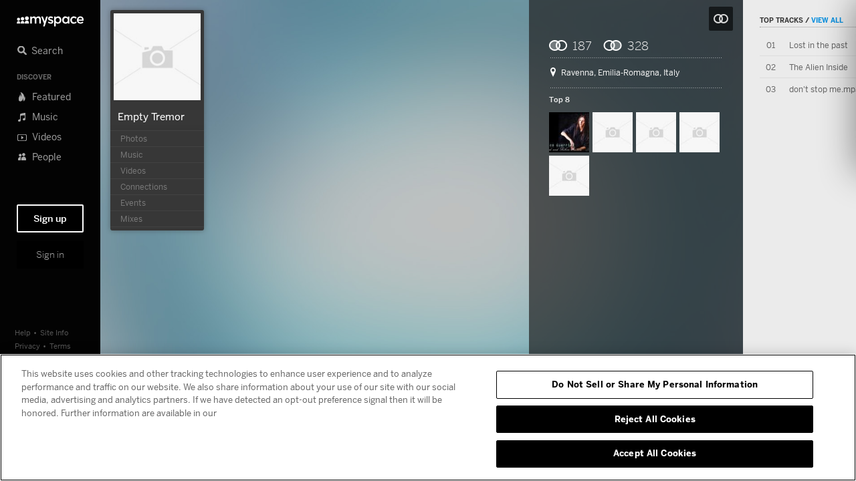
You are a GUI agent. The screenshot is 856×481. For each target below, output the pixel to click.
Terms (60, 346)
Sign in (50, 255)
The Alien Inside (818, 67)
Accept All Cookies (654, 453)
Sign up (50, 218)
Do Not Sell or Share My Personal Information (655, 384)
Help (23, 332)
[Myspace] (50, 17)
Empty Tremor (151, 116)
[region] (428, 417)
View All (827, 20)
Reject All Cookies (655, 419)
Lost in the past (818, 45)
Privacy (27, 346)
